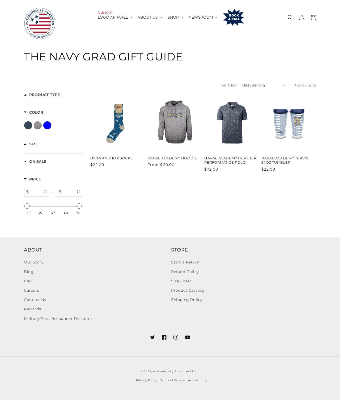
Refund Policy (185, 271)
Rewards (32, 309)
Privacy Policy (146, 380)
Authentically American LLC (174, 371)
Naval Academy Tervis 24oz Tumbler (284, 160)
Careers (31, 290)
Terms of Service (172, 380)
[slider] (27, 206)
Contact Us (35, 299)
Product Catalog (187, 290)
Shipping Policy (187, 299)
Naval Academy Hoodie (172, 158)
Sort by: (229, 85)
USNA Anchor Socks (111, 158)
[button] (290, 17)
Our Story (34, 262)
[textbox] (39, 191)
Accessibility (197, 380)
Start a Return (185, 262)
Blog (28, 271)
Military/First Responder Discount (58, 318)
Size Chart (181, 281)
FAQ (28, 281)
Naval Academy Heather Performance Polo (230, 160)
